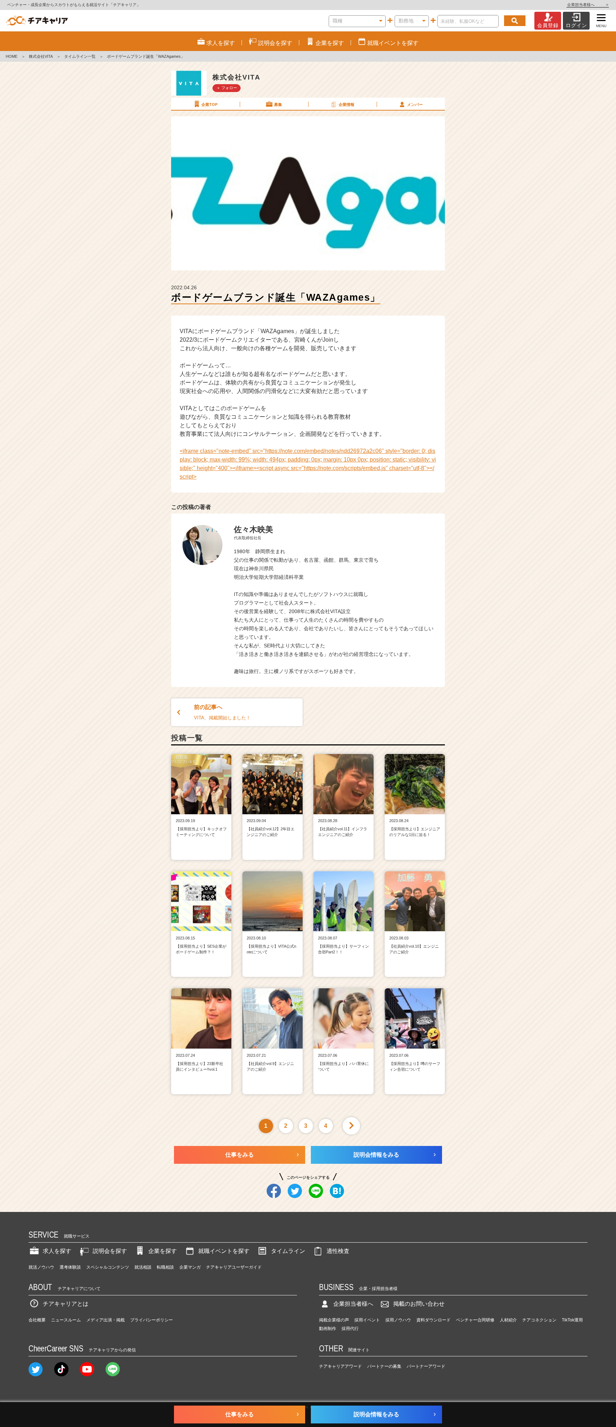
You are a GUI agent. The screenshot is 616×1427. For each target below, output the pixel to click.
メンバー (415, 104)
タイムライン (288, 1251)
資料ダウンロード (433, 1320)
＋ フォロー (226, 88)
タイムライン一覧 (80, 56)
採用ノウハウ (398, 1320)
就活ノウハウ (41, 1267)
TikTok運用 (572, 1320)
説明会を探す (110, 1251)
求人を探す (57, 1251)
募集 (278, 104)
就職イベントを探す (224, 1251)
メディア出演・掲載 (105, 1320)
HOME (11, 56)
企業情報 (346, 104)
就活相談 (143, 1267)
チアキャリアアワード (340, 1366)
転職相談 (165, 1267)
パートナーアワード (426, 1366)
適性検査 (338, 1251)
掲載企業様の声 (334, 1320)
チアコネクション (539, 1320)
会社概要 (37, 1320)
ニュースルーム (66, 1320)
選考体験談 (70, 1267)
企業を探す (162, 1251)
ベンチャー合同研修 (475, 1320)
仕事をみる (239, 1155)
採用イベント (367, 1320)
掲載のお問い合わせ (419, 1304)
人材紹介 (508, 1320)
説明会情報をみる (376, 1155)
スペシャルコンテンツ (107, 1267)
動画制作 (327, 1328)
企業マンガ (190, 1267)
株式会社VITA (41, 56)
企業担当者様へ (587, 4)
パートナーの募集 (384, 1366)
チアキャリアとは (65, 1304)
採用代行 (350, 1328)
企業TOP (209, 104)
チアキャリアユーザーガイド (234, 1267)
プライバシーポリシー (151, 1320)
